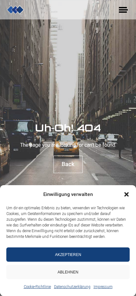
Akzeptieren (68, 254)
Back (68, 164)
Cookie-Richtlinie (37, 287)
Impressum (103, 287)
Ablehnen (68, 272)
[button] (126, 194)
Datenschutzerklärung (72, 287)
